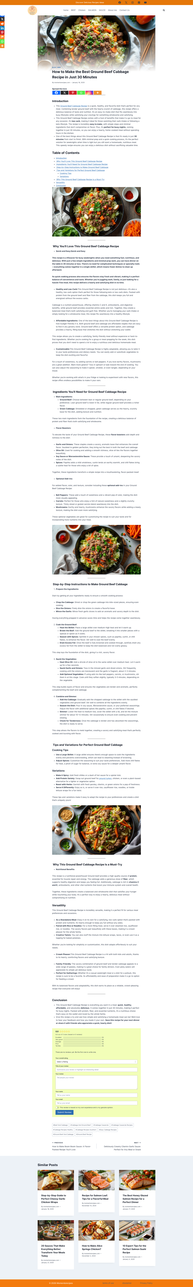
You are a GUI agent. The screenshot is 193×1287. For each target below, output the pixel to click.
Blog (54, 67)
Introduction (61, 158)
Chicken (81, 10)
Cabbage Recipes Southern (86, 1130)
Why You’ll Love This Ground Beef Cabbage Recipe (79, 161)
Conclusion (61, 185)
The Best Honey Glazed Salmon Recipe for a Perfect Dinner (135, 1199)
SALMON (92, 10)
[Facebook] (119, 2)
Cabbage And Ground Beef (80, 1125)
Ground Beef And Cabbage (63, 1134)
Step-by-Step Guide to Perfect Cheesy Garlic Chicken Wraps (53, 1199)
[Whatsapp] (81, 93)
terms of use (108, 1283)
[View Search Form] (164, 10)
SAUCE (102, 10)
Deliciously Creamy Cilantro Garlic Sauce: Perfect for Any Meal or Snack (122, 1146)
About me (112, 10)
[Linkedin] (2, 28)
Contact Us (125, 10)
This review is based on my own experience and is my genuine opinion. (86, 1107)
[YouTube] (145, 2)
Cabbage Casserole (101, 1125)
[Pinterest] (139, 2)
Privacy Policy (146, 1283)
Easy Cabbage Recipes (108, 1130)
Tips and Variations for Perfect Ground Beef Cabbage (80, 170)
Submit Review (64, 1112)
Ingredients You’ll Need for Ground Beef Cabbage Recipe (82, 164)
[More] (98, 93)
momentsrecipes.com (62, 82)
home (65, 10)
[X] (126, 2)
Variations (64, 176)
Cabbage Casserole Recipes (122, 1125)
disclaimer (127, 1283)
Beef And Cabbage (60, 1125)
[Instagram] (132, 2)
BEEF (73, 10)
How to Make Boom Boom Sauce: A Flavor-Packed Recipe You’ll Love (71, 1146)
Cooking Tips (65, 173)
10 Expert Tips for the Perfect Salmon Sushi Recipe (134, 1249)
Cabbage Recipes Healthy (63, 1130)
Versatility (60, 182)
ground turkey (105, 778)
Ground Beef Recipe (84, 1134)
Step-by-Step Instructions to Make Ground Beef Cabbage (82, 167)
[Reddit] (2, 23)
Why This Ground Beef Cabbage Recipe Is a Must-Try (80, 179)
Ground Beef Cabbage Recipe (73, 106)
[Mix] (2, 37)
